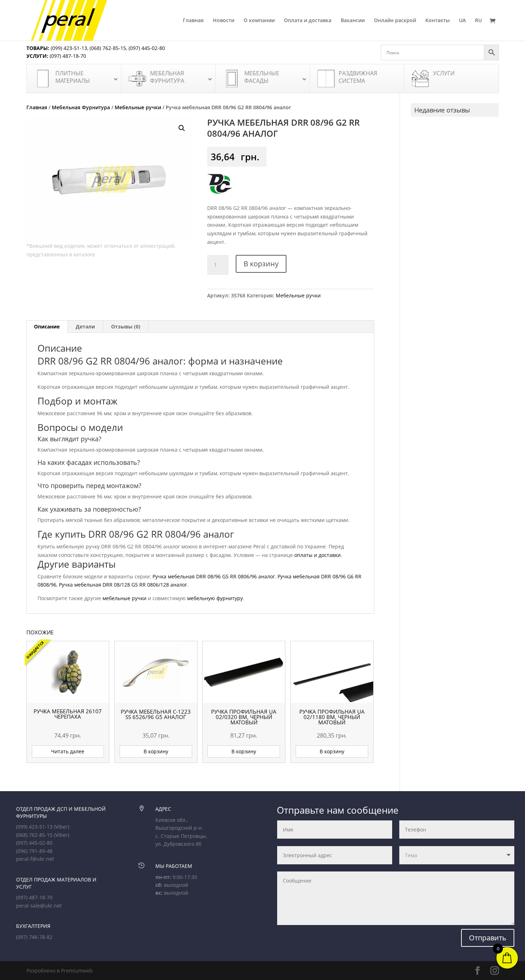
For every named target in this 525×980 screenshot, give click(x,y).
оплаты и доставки (317, 555)
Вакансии (353, 21)
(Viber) (61, 826)
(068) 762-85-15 (108, 48)
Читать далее (67, 751)
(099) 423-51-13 (68, 48)
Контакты (437, 21)
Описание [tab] (47, 326)
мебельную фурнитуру (215, 598)
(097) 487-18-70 (67, 55)
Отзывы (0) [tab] (125, 326)
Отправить (487, 938)
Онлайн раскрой (395, 21)
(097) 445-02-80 (147, 48)
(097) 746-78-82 (34, 937)
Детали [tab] (85, 326)
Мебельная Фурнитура (81, 107)
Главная (193, 21)
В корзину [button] (156, 751)
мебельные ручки (124, 598)
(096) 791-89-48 (34, 851)
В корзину (261, 263)
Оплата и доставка (307, 21)
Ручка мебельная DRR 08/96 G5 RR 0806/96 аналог (213, 576)
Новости (223, 21)
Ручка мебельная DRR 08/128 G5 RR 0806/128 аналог (123, 584)
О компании (259, 21)
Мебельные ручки (138, 107)
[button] (181, 128)
